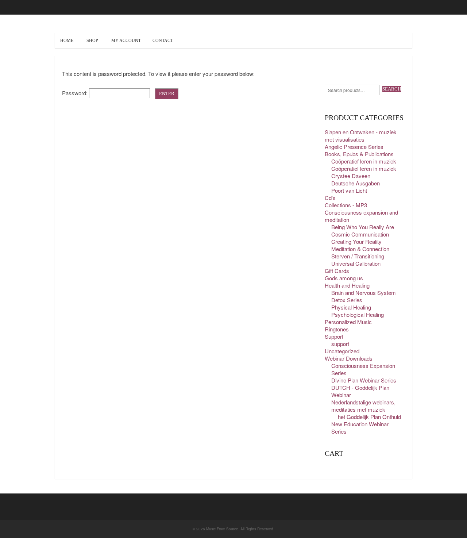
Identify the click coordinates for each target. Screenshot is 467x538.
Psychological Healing (357, 314)
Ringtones (337, 329)
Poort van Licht (349, 190)
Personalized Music (348, 322)
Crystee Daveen (350, 176)
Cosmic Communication (360, 234)
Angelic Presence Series (354, 146)
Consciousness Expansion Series (363, 369)
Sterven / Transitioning (357, 256)
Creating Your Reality (356, 241)
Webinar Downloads (349, 358)
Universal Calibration (356, 263)
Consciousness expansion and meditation (361, 215)
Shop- (93, 40)
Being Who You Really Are (362, 227)
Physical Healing (351, 307)
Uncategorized (342, 351)
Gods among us (344, 278)
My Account (126, 40)
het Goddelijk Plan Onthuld (369, 416)
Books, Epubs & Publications (359, 154)
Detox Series (346, 300)
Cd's (330, 197)
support (340, 343)
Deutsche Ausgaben (355, 183)
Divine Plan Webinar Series (363, 380)
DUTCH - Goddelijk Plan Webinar (360, 391)
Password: (75, 93)
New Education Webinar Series (360, 427)
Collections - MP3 (346, 205)
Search (391, 89)
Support (334, 336)
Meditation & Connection (360, 249)
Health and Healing (347, 285)
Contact (163, 40)
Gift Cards (337, 270)
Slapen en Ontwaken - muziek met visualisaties (361, 135)
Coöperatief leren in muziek (363, 161)
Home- (67, 40)
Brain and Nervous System (363, 292)
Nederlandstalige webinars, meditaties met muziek (363, 405)
